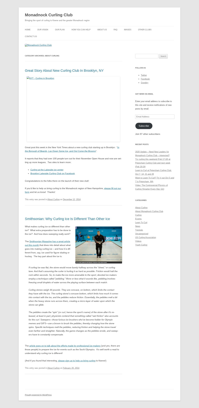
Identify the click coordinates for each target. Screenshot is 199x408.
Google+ (144, 83)
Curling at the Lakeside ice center (46, 169)
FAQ (115, 30)
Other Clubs (144, 30)
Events (138, 219)
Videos (138, 241)
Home (27, 30)
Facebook (145, 79)
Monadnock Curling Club (49, 15)
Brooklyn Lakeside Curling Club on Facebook (52, 173)
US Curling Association (145, 237)
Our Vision (42, 30)
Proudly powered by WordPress (38, 395)
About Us (102, 30)
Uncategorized (141, 234)
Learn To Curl (141, 222)
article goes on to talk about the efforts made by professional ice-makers (64, 346)
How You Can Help (81, 30)
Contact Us (31, 36)
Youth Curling (141, 245)
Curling (138, 215)
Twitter (144, 75)
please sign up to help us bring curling (76, 360)
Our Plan (60, 30)
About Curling (53, 199)
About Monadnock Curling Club (149, 211)
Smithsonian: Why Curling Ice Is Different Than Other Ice (67, 219)
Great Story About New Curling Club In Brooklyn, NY (64, 71)
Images (127, 30)
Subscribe (144, 126)
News (137, 226)
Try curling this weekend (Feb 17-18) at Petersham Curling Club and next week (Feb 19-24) (152, 163)
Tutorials (139, 230)
